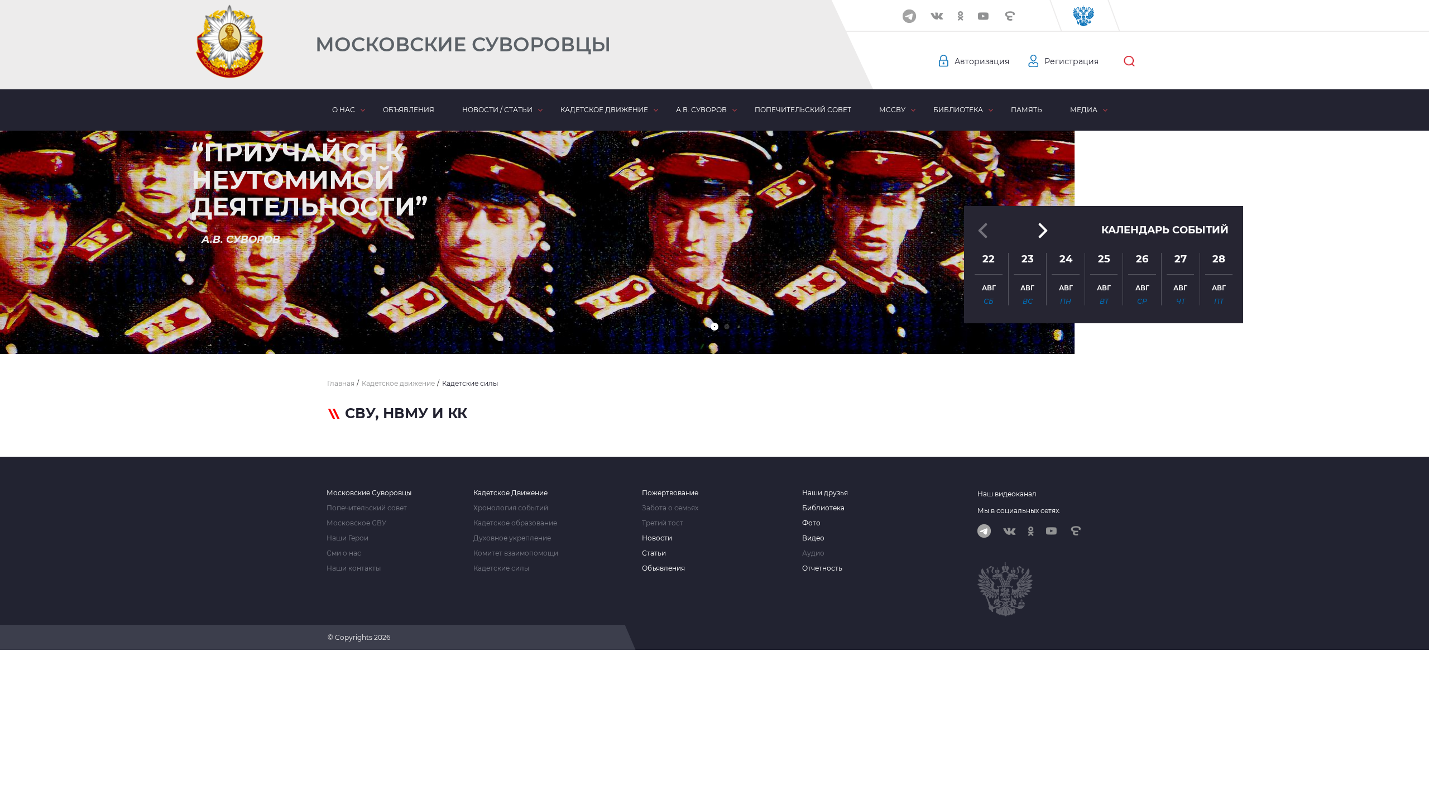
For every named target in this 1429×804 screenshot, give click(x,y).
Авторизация (982, 61)
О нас (343, 110)
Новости (657, 538)
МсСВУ (892, 110)
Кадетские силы (501, 568)
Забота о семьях (670, 508)
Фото (811, 523)
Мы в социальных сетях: (1019, 510)
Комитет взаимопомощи (515, 553)
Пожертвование (670, 493)
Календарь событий (1165, 230)
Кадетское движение (604, 110)
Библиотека (958, 110)
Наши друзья (825, 493)
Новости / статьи (497, 110)
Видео (813, 538)
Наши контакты (354, 568)
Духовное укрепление (512, 538)
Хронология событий (510, 508)
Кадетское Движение (510, 493)
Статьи (654, 553)
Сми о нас (344, 553)
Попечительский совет (803, 110)
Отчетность (822, 568)
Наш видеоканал (1007, 494)
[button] (714, 327)
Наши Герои (347, 538)
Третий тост (662, 523)
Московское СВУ (356, 523)
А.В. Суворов (701, 110)
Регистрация (1071, 61)
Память (1026, 110)
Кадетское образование (515, 523)
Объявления (408, 110)
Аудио (813, 553)
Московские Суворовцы (463, 44)
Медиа (1083, 110)
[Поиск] (1129, 61)
